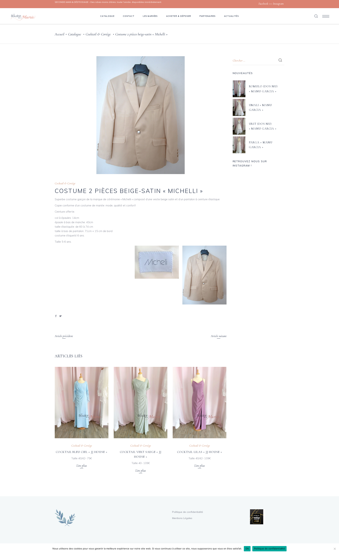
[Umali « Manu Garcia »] (239, 107)
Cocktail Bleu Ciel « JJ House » (81, 452)
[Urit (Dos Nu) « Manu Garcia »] (239, 126)
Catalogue (74, 34)
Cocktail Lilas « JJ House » (199, 452)
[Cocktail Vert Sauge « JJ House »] (140, 402)
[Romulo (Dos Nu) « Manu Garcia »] (239, 88)
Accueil (59, 34)
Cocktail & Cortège (98, 34)
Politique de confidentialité (187, 512)
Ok (247, 548)
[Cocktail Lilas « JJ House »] (199, 402)
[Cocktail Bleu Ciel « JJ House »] (81, 402)
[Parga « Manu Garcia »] (239, 144)
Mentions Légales (182, 518)
